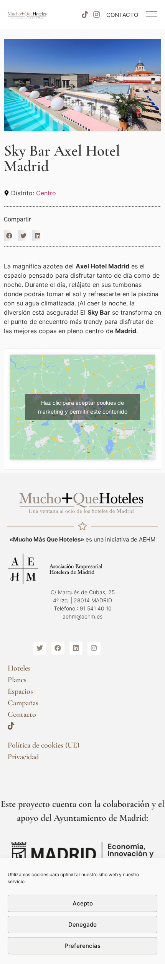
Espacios (20, 691)
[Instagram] (96, 14)
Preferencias (82, 945)
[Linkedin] (75, 648)
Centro (46, 193)
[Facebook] (57, 648)
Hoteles (19, 668)
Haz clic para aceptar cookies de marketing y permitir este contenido (82, 407)
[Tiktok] (85, 14)
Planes (17, 679)
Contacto (22, 714)
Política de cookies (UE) (43, 745)
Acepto (83, 903)
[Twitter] (39, 648)
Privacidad (23, 756)
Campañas (23, 702)
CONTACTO (122, 14)
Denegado (82, 924)
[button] (9, 235)
